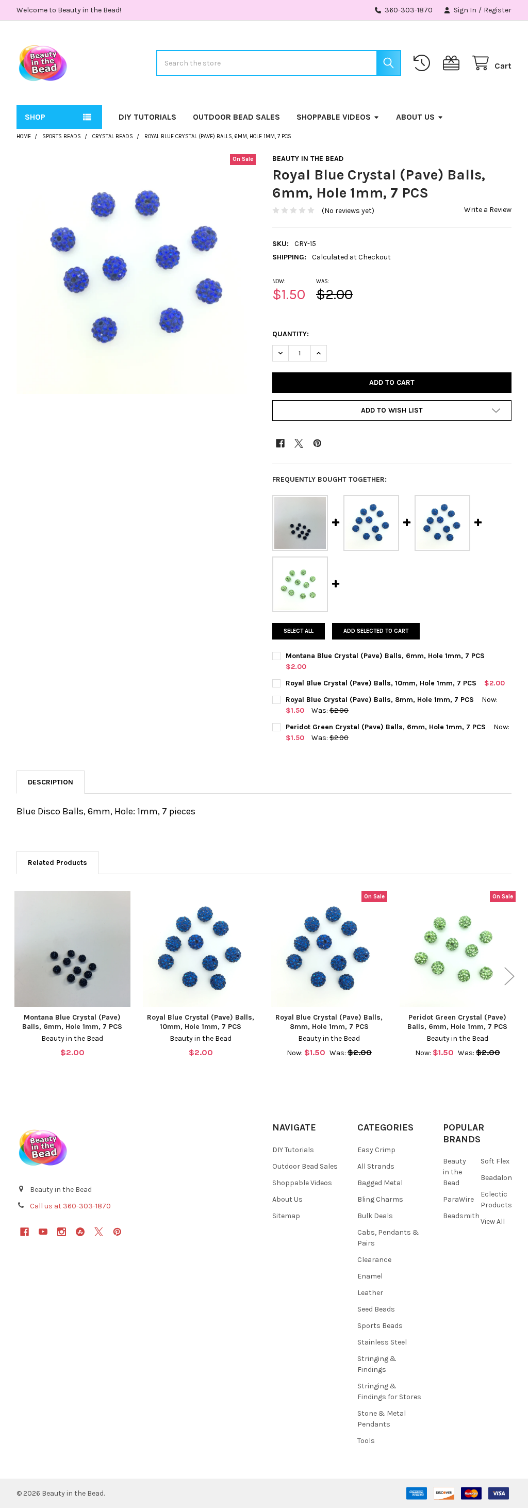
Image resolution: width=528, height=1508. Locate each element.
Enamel (370, 1276)
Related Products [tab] (57, 862)
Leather (370, 1292)
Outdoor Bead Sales (236, 117)
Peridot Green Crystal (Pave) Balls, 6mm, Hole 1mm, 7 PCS (386, 727)
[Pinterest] (317, 443)
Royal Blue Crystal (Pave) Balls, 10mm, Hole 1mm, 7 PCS (381, 683)
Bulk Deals (375, 1215)
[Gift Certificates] (453, 63)
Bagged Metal (380, 1182)
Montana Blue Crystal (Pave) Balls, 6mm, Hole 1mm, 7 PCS (385, 655)
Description (50, 782)
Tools (366, 1440)
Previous (18, 976)
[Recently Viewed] (424, 63)
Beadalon (496, 1177)
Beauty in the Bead (454, 1172)
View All (493, 1221)
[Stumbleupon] (80, 1232)
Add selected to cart (375, 631)
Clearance (374, 1259)
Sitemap (286, 1215)
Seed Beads (376, 1309)
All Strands (375, 1166)
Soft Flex (495, 1161)
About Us (415, 117)
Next (509, 976)
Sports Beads (380, 1325)
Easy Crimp (376, 1149)
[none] (136, 274)
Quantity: (290, 334)
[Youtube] (43, 1232)
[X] (299, 443)
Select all (299, 631)
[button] (392, 410)
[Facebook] (280, 443)
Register (498, 10)
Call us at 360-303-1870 (70, 1206)
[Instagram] (62, 1232)
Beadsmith (461, 1215)
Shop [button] (35, 117)
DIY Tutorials (147, 117)
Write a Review (488, 209)
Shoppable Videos (333, 117)
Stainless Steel (382, 1342)
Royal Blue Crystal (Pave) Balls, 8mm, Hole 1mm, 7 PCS (380, 699)
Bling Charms (380, 1199)
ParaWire (458, 1199)
